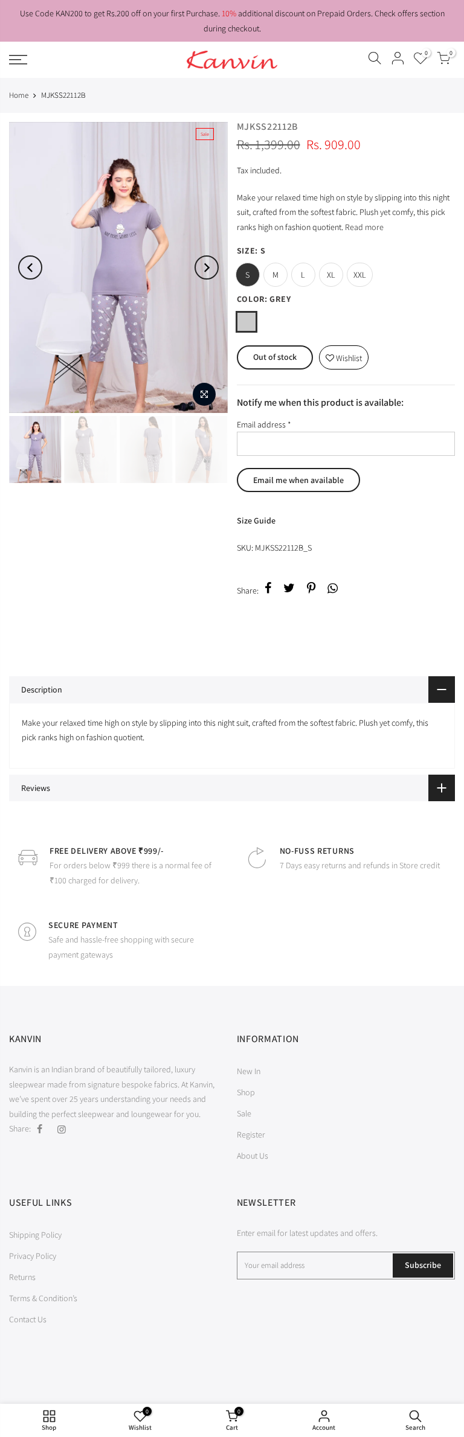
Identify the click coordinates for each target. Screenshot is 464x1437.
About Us (252, 1155)
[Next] (207, 267)
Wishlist (344, 354)
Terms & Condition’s (43, 1298)
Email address (264, 424)
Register (251, 1134)
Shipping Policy (35, 1234)
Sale (244, 1113)
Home (18, 95)
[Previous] (30, 267)
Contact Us (28, 1319)
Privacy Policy (32, 1255)
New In (248, 1071)
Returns (22, 1277)
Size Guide (256, 520)
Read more (363, 227)
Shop (246, 1092)
